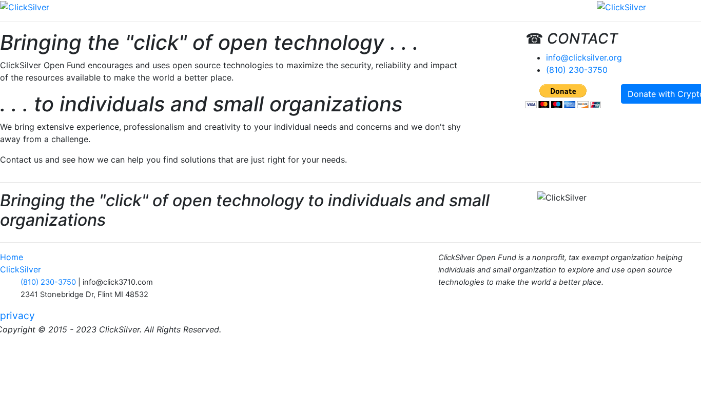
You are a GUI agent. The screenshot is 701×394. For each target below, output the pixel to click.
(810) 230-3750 (577, 70)
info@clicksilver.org (584, 57)
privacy (17, 315)
